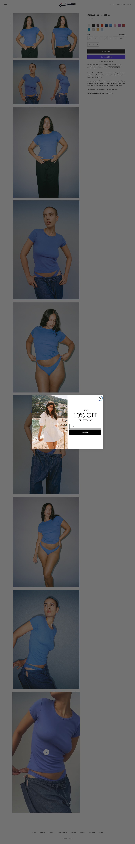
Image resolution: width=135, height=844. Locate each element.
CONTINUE (85, 432)
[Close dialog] (100, 398)
